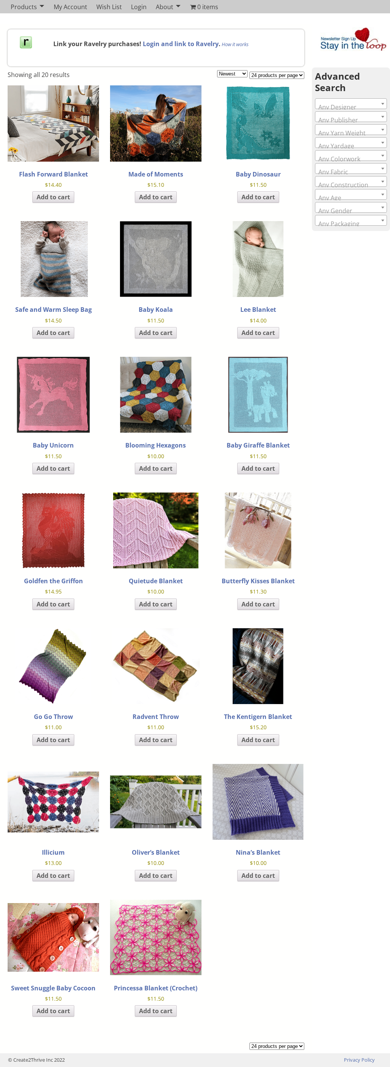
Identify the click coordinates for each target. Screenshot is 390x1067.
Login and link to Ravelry (181, 44)
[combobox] (351, 103)
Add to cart (53, 197)
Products (24, 7)
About (164, 7)
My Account (70, 7)
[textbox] (351, 107)
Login (139, 7)
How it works (235, 44)
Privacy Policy (359, 1059)
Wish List (109, 7)
